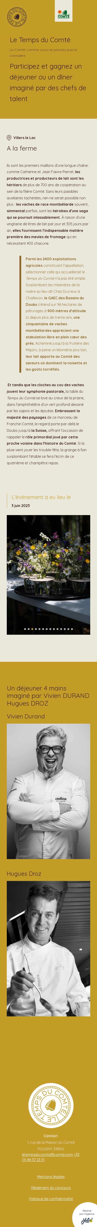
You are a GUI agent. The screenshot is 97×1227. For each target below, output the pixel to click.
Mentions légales (51, 1176)
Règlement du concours (51, 1187)
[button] (25, 629)
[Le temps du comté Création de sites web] (17, 17)
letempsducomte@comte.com (47, 1154)
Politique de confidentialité (51, 1199)
